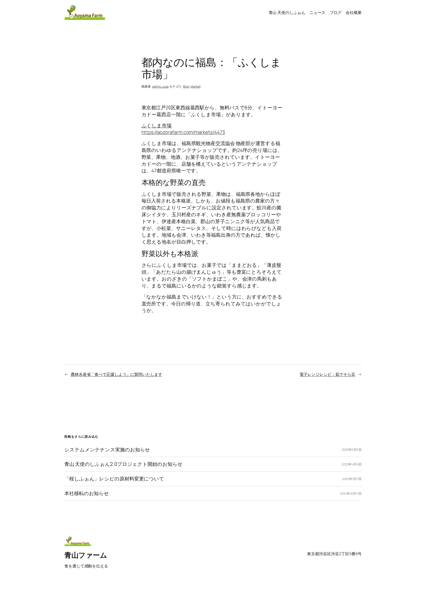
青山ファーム (85, 555)
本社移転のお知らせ (86, 493)
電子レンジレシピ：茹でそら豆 (327, 374)
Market (195, 86)
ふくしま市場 (157, 125)
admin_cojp (160, 86)
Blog (186, 86)
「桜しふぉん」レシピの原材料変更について (114, 479)
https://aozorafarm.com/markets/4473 (183, 132)
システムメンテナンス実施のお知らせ (107, 450)
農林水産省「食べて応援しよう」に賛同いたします (116, 374)
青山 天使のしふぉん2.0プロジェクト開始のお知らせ (123, 464)
